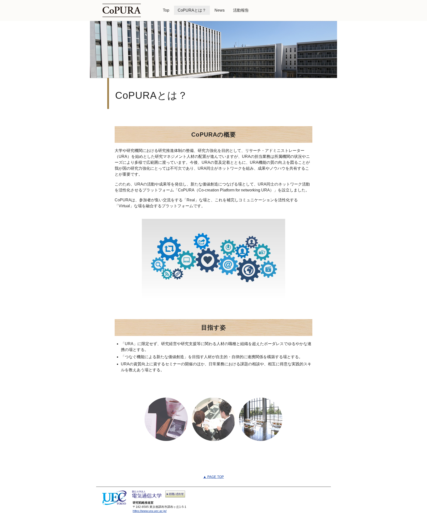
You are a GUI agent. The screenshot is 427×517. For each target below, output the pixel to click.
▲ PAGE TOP (213, 477)
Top (166, 10)
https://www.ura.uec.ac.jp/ (150, 511)
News (219, 10)
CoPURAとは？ (192, 10)
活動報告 (241, 10)
